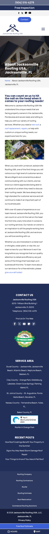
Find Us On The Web (24, 318)
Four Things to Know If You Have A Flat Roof (24, 459)
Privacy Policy (24, 520)
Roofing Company (24, 474)
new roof (35, 124)
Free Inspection (24, 8)
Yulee (40, 402)
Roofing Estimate (25, 493)
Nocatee (29, 397)
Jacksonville (25, 366)
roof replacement (12, 128)
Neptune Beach (34, 370)
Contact (24, 19)
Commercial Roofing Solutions (24, 506)
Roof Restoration (24, 499)
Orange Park (25, 380)
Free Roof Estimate (24, 526)
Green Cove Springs (25, 383)
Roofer (24, 487)
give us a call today (13, 272)
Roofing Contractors (24, 480)
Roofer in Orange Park (24, 427)
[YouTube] (30, 13)
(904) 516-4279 (24, 2)
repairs (24, 128)
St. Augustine (30, 393)
